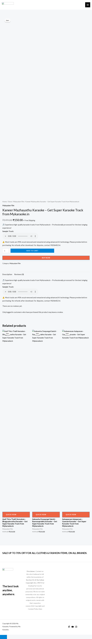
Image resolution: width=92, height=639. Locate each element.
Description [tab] (7, 274)
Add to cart (32, 251)
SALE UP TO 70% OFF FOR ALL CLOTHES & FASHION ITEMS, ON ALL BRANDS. (44, 553)
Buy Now (46, 258)
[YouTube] (73, 627)
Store (10, 202)
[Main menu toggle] (87, 4)
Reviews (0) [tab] (19, 274)
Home (4, 202)
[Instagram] (76, 627)
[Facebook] (69, 627)
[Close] (3, 637)
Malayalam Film (18, 202)
